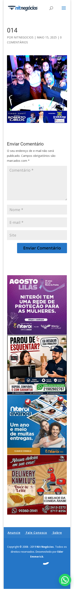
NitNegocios (24, 37)
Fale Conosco (36, 533)
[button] (65, 580)
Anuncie (14, 533)
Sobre (57, 533)
